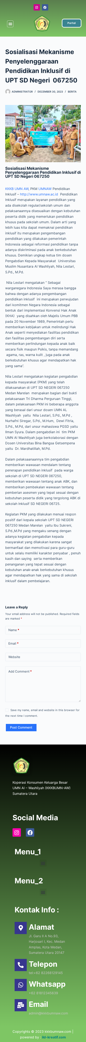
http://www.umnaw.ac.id (39, 194)
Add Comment (20, 671)
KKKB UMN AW (16, 189)
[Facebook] (45, 7)
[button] (10, 24)
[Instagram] (37, 7)
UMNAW (45, 189)
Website (14, 657)
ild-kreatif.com (54, 1037)
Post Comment (21, 727)
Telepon (43, 964)
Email (13, 643)
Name (13, 630)
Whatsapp (47, 984)
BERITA (72, 91)
